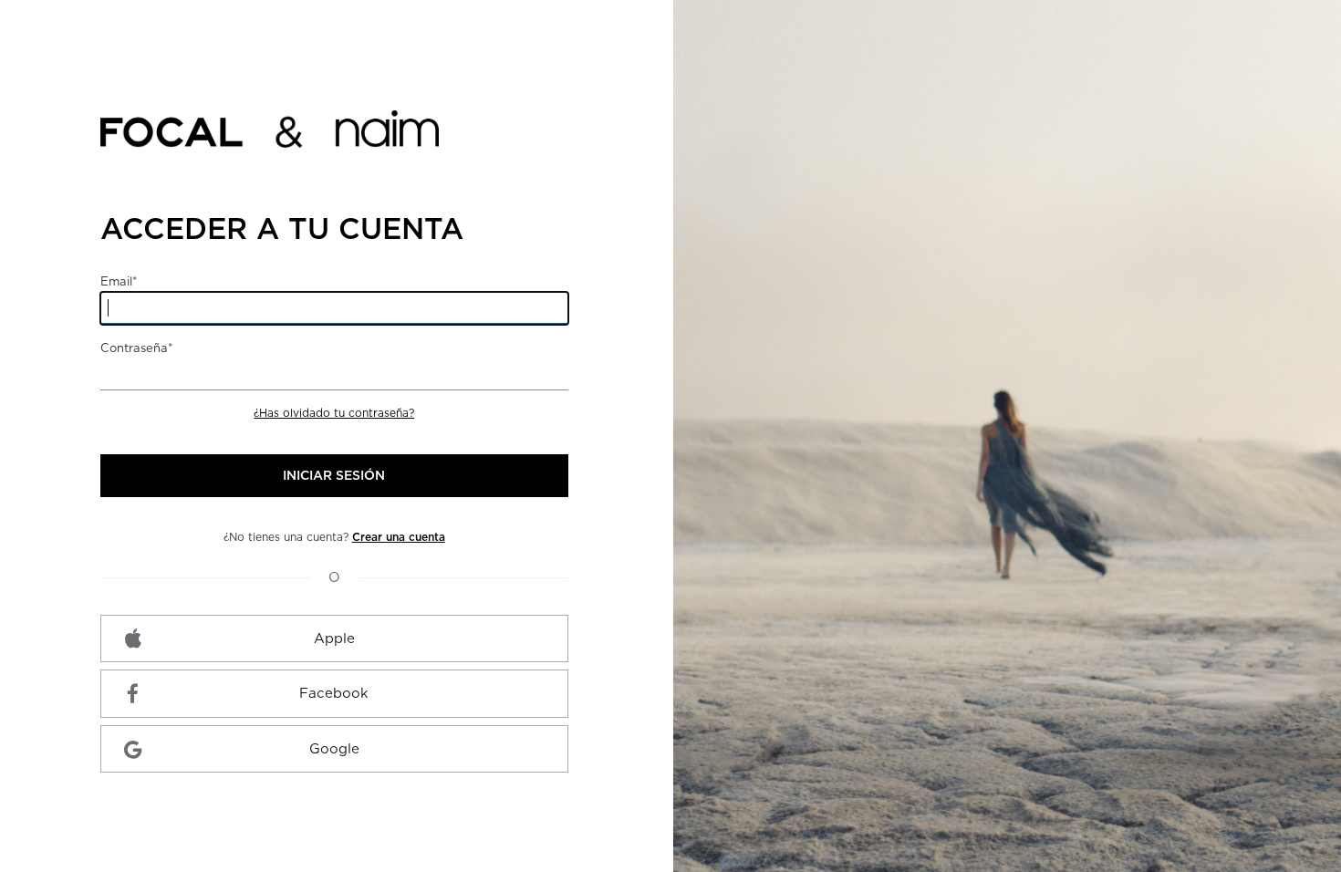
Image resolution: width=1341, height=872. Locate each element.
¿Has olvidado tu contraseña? (334, 413)
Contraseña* (136, 348)
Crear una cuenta (398, 537)
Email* (119, 281)
